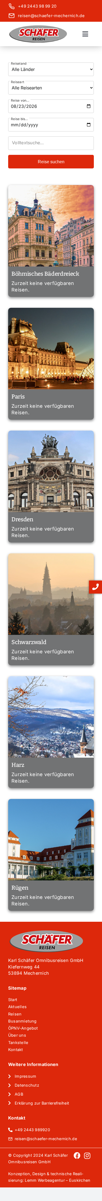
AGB (19, 1094)
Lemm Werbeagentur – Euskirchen (57, 1180)
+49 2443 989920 (32, 1129)
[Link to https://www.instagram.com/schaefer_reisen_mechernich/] (87, 1160)
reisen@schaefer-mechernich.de (51, 15)
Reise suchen (51, 161)
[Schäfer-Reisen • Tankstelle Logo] (38, 27)
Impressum (25, 1076)
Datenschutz (27, 1085)
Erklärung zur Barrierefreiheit (42, 1103)
